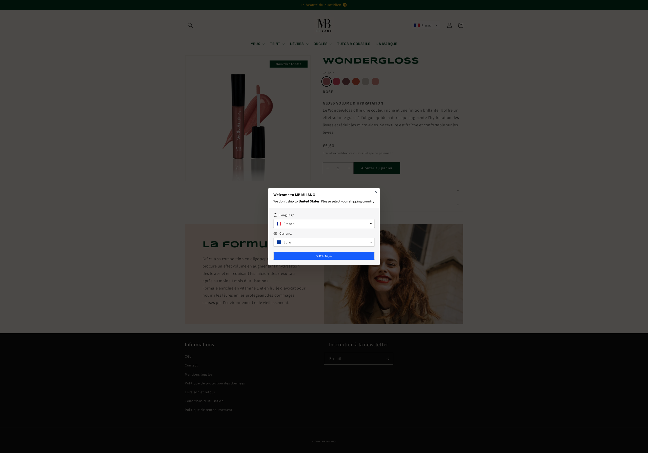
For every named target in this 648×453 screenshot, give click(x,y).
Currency (286, 233)
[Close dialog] (376, 192)
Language (286, 215)
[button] (324, 223)
